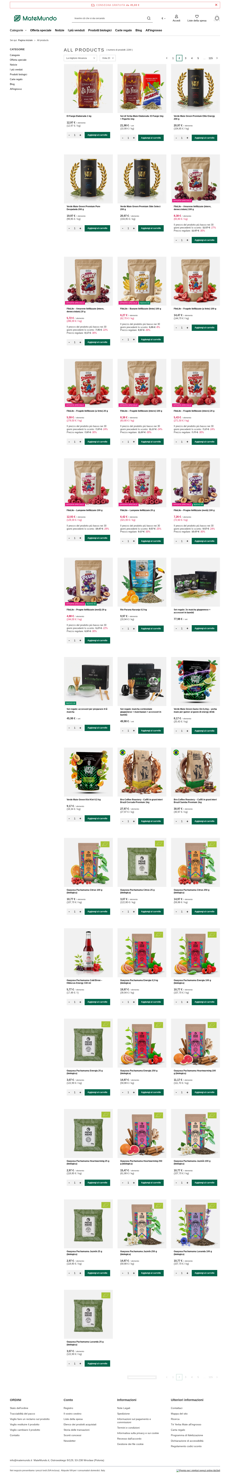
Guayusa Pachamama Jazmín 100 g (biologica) (192, 1162)
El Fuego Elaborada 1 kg (79, 116)
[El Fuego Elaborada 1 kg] (88, 88)
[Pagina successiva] (217, 58)
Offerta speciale (40, 30)
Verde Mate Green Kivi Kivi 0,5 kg (84, 799)
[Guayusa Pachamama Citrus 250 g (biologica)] (195, 862)
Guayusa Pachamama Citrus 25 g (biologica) (137, 891)
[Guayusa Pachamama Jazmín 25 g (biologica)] (88, 1223)
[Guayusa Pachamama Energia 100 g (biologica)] (195, 952)
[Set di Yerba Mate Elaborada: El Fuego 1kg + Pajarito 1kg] (142, 88)
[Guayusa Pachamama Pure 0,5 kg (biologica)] (195, 1404)
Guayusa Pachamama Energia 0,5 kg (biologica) (139, 981)
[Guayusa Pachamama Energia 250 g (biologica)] (142, 1043)
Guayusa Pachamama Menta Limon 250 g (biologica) (141, 1433)
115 (211, 58)
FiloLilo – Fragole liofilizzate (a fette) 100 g (195, 308)
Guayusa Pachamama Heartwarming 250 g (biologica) (141, 1162)
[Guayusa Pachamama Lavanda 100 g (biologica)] (195, 1223)
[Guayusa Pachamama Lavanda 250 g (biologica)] (142, 1314)
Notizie (59, 30)
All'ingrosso (154, 30)
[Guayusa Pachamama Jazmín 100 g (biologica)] (195, 1133)
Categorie (17, 49)
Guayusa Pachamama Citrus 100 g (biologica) (84, 891)
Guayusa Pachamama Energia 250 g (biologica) (138, 1072)
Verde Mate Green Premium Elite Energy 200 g (194, 117)
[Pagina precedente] (167, 58)
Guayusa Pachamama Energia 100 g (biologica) (192, 981)
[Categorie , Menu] (26, 31)
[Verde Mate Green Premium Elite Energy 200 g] (195, 88)
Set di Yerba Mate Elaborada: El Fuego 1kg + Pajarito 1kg (141, 117)
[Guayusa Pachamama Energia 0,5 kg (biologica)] (142, 952)
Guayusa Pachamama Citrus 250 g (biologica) (191, 891)
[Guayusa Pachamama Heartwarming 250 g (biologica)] (142, 1133)
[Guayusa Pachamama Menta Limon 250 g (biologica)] (142, 1404)
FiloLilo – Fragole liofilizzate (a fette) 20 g (87, 411)
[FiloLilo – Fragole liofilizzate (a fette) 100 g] (195, 281)
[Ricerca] (149, 18)
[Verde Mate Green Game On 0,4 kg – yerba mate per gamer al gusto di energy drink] (195, 681)
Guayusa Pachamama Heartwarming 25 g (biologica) (88, 1162)
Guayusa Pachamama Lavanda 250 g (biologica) (139, 1343)
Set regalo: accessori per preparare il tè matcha (87, 710)
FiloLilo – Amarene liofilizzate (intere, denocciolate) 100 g (192, 208)
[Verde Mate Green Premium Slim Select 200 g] (142, 178)
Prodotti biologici (100, 30)
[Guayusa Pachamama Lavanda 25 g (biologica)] (88, 1314)
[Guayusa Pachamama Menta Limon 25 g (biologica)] (88, 1404)
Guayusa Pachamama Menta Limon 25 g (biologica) (87, 1433)
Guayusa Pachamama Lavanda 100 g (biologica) (193, 1253)
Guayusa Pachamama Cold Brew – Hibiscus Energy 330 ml (84, 981)
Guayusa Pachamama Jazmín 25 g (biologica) (84, 1253)
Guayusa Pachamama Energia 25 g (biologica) (85, 1072)
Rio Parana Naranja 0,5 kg (133, 609)
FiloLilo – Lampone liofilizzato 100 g (84, 510)
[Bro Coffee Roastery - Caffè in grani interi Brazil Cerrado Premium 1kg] (142, 772)
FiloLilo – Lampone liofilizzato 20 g (137, 510)
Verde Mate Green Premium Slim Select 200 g (140, 208)
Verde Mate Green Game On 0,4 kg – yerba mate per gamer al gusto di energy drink (195, 710)
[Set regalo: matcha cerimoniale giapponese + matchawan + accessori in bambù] (142, 681)
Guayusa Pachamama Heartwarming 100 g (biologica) (195, 1072)
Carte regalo (123, 30)
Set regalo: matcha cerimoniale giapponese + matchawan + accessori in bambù (140, 712)
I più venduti (76, 30)
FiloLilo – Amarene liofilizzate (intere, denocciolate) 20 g (85, 310)
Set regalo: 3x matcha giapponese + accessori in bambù (192, 611)
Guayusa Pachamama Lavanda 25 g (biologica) (85, 1343)
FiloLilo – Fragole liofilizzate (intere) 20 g (194, 411)
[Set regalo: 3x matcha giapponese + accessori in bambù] (195, 582)
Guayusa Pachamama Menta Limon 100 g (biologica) (195, 1343)
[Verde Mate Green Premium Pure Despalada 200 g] (88, 178)
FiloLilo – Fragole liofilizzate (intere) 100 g (141, 411)
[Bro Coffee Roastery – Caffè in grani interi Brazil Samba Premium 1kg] (195, 772)
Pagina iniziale (25, 40)
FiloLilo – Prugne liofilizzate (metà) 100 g (194, 510)
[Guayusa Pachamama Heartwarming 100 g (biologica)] (195, 1043)
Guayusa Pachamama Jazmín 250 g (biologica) (138, 1253)
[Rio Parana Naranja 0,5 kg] (142, 582)
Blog (138, 30)
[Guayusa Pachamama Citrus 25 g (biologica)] (142, 862)
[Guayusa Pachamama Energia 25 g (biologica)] (88, 1043)
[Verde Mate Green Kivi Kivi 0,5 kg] (88, 772)
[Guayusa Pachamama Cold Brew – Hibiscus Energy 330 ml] (88, 952)
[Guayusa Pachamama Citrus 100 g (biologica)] (88, 862)
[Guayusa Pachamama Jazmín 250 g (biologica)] (142, 1223)
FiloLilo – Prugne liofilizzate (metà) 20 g (86, 609)
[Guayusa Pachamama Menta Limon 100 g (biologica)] (195, 1314)
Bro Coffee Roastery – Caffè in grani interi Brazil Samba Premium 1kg (195, 801)
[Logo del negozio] (35, 18)
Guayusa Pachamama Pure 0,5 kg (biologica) (191, 1433)
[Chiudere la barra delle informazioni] (216, 5)
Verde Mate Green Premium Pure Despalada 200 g (83, 208)
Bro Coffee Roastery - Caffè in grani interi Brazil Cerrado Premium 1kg (141, 801)
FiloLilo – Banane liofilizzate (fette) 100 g (140, 308)
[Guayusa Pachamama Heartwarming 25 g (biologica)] (88, 1133)
